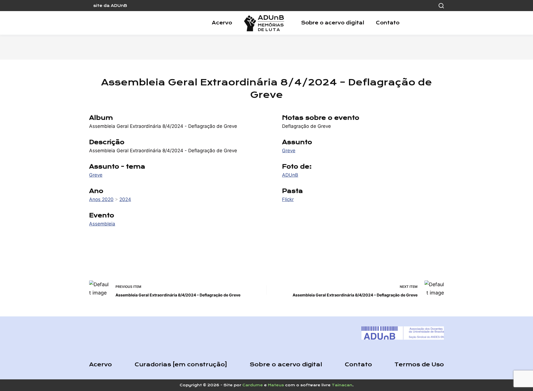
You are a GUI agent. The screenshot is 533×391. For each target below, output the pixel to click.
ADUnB (290, 175)
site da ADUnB (110, 5)
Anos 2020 (101, 199)
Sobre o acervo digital (332, 23)
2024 (125, 199)
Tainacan (342, 385)
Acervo (222, 23)
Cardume (252, 385)
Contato (387, 23)
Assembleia (102, 224)
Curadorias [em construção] (181, 364)
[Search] (441, 5)
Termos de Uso (419, 364)
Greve (95, 175)
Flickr (288, 199)
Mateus (276, 385)
